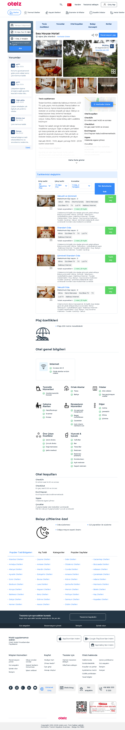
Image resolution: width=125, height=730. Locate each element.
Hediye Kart (49, 660)
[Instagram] (17, 688)
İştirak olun (101, 626)
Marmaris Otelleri (101, 584)
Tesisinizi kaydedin (88, 617)
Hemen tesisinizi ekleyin (69, 661)
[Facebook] (11, 688)
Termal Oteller (33, 12)
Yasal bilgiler (87, 677)
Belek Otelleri (99, 589)
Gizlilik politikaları (89, 673)
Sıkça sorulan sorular (31, 661)
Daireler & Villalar (76, 12)
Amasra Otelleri (72, 574)
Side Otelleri (70, 559)
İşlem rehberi (31, 670)
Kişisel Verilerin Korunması (32, 666)
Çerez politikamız (106, 660)
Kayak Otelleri (55, 12)
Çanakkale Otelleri (101, 574)
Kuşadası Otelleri (100, 599)
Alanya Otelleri (15, 569)
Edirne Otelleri (43, 599)
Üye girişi (47, 667)
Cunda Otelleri (71, 569)
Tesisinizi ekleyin (91, 5)
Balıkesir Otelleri (16, 594)
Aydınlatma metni (89, 670)
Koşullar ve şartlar (89, 667)
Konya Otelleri (15, 589)
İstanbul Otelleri (16, 559)
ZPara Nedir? (49, 663)
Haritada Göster (103, 104)
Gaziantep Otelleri (101, 559)
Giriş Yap (111, 5)
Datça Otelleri (15, 599)
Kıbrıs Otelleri (71, 579)
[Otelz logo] (14, 5)
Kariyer (102, 670)
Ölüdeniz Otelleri (72, 564)
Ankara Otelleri (43, 564)
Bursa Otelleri (43, 579)
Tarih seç (110, 198)
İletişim (79, 626)
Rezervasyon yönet (52, 626)
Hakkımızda (87, 660)
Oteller (16, 12)
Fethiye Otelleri (72, 594)
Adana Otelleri (99, 579)
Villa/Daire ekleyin (69, 665)
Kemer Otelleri (15, 604)
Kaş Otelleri (98, 594)
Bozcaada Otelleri (101, 564)
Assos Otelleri (43, 604)
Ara (20, 48)
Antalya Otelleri (16, 564)
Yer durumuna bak (104, 189)
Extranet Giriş (49, 689)
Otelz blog (68, 688)
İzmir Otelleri (15, 579)
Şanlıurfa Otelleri (72, 584)
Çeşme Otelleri (43, 559)
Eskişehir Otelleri (44, 574)
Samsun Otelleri (72, 599)
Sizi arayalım (24, 626)
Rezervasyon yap (108, 35)
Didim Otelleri (71, 604)
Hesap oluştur (50, 670)
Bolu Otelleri (42, 594)
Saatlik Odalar (99, 12)
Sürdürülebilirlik (88, 663)
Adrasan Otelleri (100, 569)
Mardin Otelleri (43, 569)
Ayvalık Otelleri (15, 574)
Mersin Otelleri (71, 589)
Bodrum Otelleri (16, 584)
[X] (23, 688)
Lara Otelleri (42, 584)
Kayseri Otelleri (44, 589)
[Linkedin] (29, 688)
